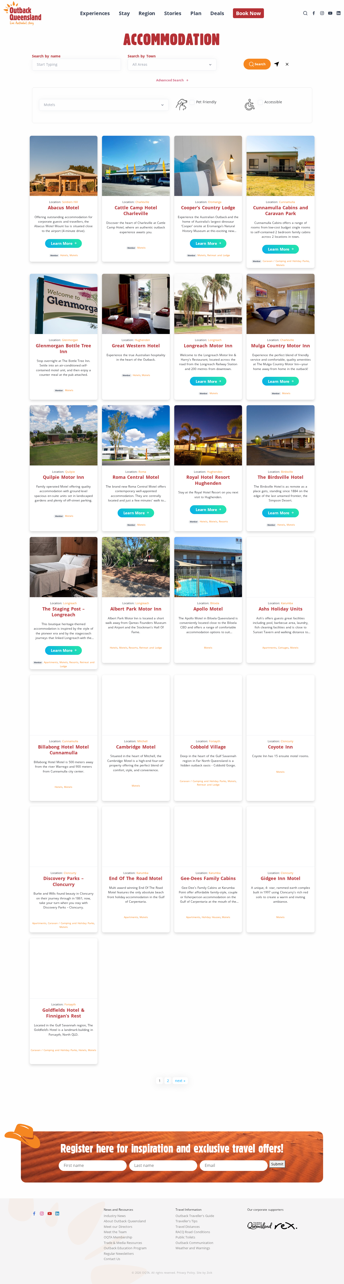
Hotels (64, 255)
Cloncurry (287, 741)
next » (180, 1080)
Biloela (214, 603)
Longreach (215, 340)
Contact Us (112, 1259)
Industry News (115, 1216)
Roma (142, 472)
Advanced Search (170, 80)
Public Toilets (185, 1237)
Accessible (273, 101)
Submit (277, 1164)
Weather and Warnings (193, 1248)
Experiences (95, 13)
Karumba (287, 603)
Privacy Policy (186, 1272)
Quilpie (70, 472)
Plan (195, 13)
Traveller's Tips (187, 1221)
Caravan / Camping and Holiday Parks (286, 261)
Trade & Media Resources (123, 1243)
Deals (217, 13)
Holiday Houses (211, 917)
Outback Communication (195, 1243)
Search (260, 64)
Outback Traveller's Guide (195, 1216)
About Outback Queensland (125, 1221)
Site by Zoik (204, 1272)
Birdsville (287, 472)
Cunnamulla (287, 202)
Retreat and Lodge (218, 255)
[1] (276, 64)
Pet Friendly (206, 101)
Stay (124, 13)
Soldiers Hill (70, 202)
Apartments (51, 662)
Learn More (61, 243)
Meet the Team (115, 1232)
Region (147, 13)
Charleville (142, 202)
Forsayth (214, 741)
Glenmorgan (70, 340)
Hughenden (142, 340)
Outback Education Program (125, 1248)
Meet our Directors (118, 1227)
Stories (172, 13)
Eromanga (214, 202)
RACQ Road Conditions (193, 1232)
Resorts (223, 521)
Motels (74, 255)
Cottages (283, 647)
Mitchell (142, 741)
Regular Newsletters (119, 1254)
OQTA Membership (118, 1237)
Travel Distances (188, 1227)
